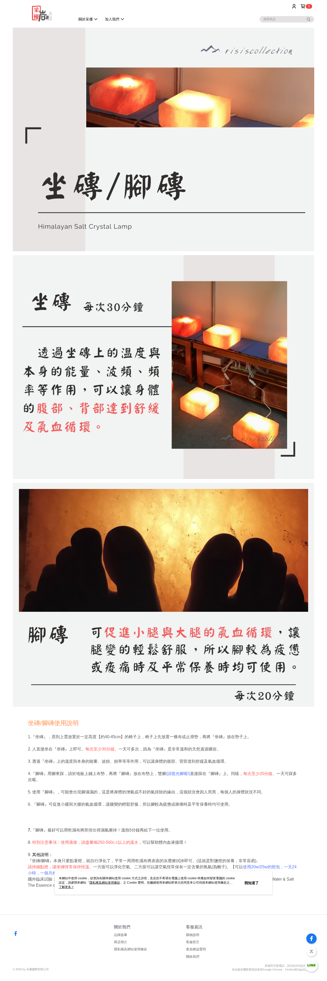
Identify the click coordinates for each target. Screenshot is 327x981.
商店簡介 (120, 942)
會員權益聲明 (196, 949)
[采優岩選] (41, 13)
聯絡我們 (192, 957)
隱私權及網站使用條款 (130, 949)
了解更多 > (66, 887)
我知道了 (251, 883)
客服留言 (192, 942)
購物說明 (192, 935)
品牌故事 (120, 935)
